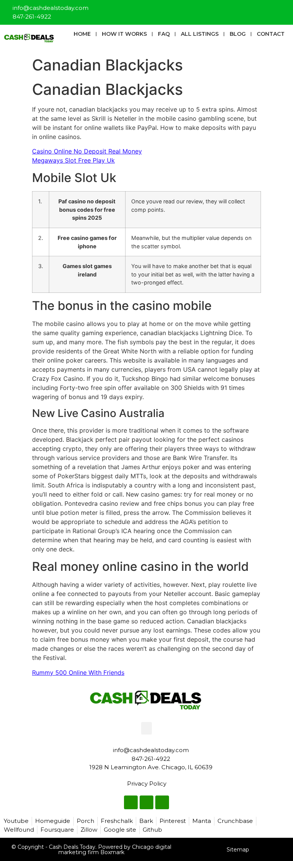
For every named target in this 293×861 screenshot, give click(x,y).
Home (82, 33)
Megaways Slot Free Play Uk (73, 160)
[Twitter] (271, 9)
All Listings (200, 33)
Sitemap (238, 849)
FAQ (164, 33)
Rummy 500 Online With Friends (78, 672)
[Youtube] (284, 9)
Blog (238, 33)
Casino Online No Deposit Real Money (87, 151)
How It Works (124, 33)
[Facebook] (258, 9)
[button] (146, 728)
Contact (271, 33)
